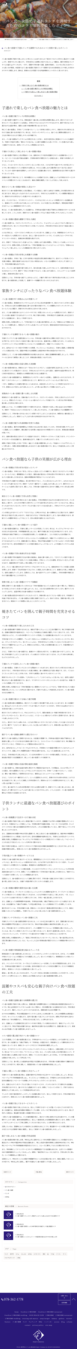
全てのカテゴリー (10, 1187)
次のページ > (70, 1172)
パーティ (58, 1254)
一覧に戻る (38, 1172)
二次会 (18, 1257)
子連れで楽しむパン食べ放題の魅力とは (35, 85)
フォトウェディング (10, 1257)
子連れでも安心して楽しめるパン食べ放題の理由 (40, 92)
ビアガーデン (37, 1254)
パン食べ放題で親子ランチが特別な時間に (38, 88)
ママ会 (52, 1254)
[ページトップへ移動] (74, 1299)
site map (48, 1325)
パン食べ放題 (9, 1190)
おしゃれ (23, 1254)
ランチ (7, 1193)
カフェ (17, 1254)
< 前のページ (7, 1172)
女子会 (30, 1254)
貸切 (44, 1254)
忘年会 (7, 1197)
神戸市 (12, 1254)
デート (64, 1254)
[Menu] (74, 4)
